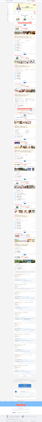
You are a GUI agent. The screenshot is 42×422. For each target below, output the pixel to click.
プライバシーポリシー (11, 421)
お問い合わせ (18, 421)
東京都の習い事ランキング (11, 2)
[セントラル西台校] (25, 176)
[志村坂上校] (25, 45)
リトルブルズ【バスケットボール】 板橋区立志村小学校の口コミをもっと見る (28, 320)
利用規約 (15, 421)
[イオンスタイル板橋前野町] (25, 106)
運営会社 (7, 421)
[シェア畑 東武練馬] (25, 268)
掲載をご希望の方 (22, 421)
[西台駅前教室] (25, 76)
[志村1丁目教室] (25, 78)
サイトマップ (26, 421)
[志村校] (25, 50)
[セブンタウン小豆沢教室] (25, 136)
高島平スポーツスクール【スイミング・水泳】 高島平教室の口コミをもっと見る (28, 342)
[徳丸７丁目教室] (25, 73)
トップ (7, 2)
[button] (24, 376)
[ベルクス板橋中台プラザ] (25, 199)
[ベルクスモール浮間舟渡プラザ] (25, 194)
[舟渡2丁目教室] (25, 223)
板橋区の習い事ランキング (16, 2)
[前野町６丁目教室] (25, 197)
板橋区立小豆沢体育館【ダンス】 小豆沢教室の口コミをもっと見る (29, 352)
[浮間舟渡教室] (25, 252)
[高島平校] (25, 48)
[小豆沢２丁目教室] (25, 228)
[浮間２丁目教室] (25, 226)
